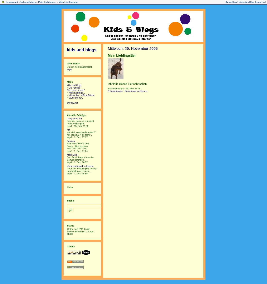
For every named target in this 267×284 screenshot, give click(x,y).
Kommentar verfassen (136, 91)
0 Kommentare (115, 91)
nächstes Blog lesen (250, 2)
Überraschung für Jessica (80, 166)
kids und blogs (81, 50)
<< (263, 2)
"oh (68, 130)
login (69, 69)
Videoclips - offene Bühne (81, 95)
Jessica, (71, 141)
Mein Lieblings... (47, 2)
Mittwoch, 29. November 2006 (133, 48)
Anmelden (231, 2)
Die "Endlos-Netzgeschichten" (76, 88)
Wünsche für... (76, 97)
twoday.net (12, 2)
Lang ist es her (74, 118)
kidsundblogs (28, 2)
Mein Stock (72, 155)
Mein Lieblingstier (68, 2)
